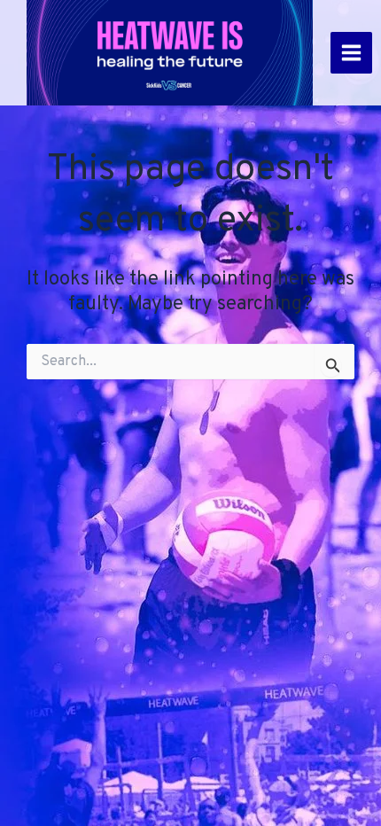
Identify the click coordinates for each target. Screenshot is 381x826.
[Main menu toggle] (351, 53)
